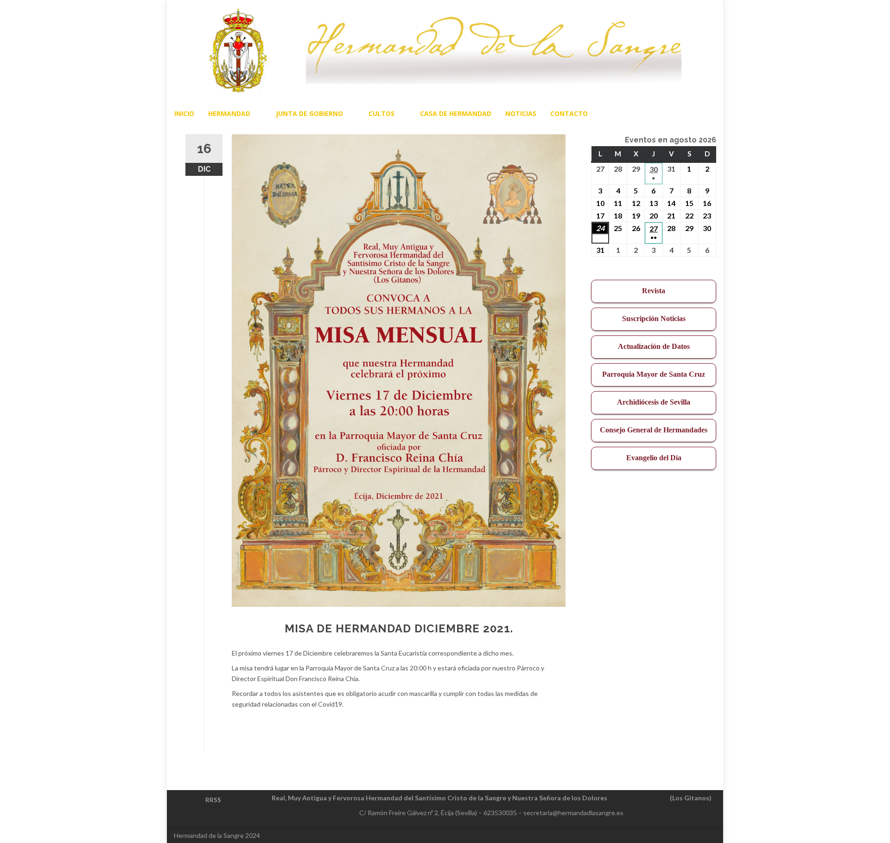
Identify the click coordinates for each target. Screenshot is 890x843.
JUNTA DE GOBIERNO (309, 113)
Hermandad (229, 113)
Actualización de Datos (654, 346)
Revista (653, 291)
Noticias (520, 113)
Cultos (381, 113)
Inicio (184, 113)
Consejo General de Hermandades (653, 430)
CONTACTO (569, 113)
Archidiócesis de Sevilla (653, 402)
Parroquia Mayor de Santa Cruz (653, 374)
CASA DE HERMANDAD (455, 113)
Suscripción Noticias (654, 318)
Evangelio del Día (653, 458)
